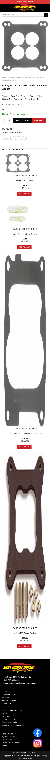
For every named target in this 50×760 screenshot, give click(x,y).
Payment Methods (9, 722)
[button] (3, 8)
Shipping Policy (8, 719)
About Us (5, 691)
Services (5, 697)
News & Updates (9, 700)
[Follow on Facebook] (47, 8)
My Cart (5, 713)
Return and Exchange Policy (13, 725)
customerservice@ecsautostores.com (20, 683)
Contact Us (6, 703)
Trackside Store (8, 694)
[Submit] (46, 15)
